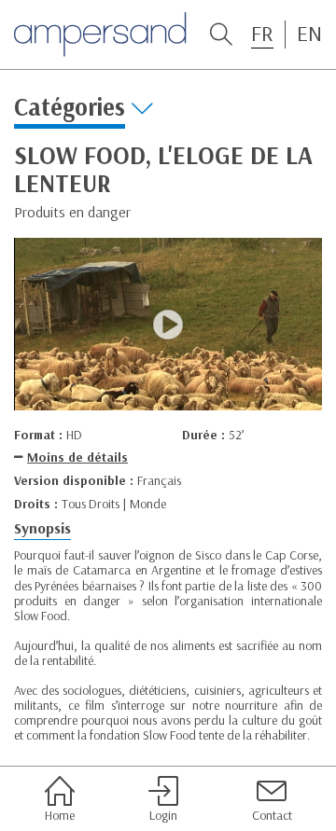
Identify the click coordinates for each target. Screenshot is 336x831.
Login (163, 815)
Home (60, 815)
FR (262, 34)
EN (309, 34)
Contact (272, 815)
